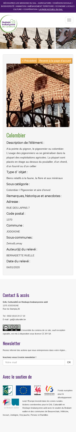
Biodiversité (7, 6)
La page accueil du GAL (51, 9)
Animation (21, 6)
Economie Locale (65, 6)
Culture (17, 9)
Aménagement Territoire (40, 6)
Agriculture (44, 3)
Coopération (30, 9)
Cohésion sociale (62, 3)
